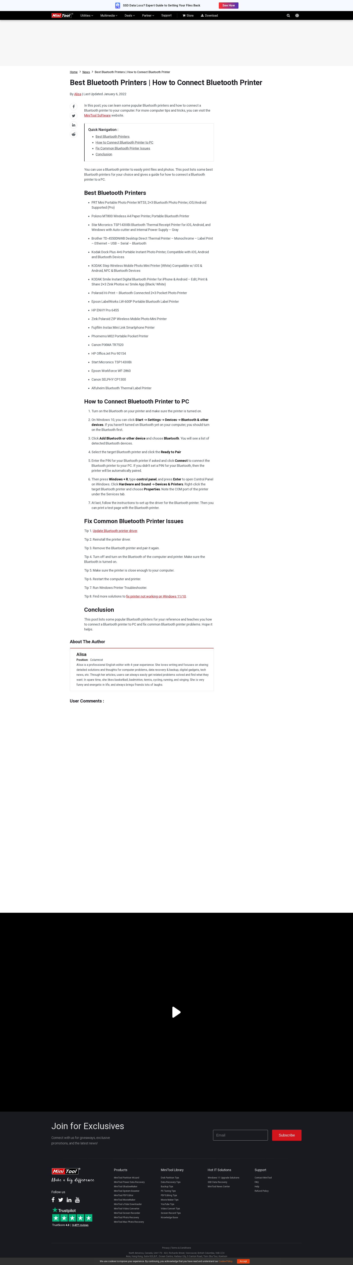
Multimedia (107, 15)
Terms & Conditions (181, 1248)
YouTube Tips (167, 1204)
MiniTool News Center (219, 1186)
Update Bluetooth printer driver (115, 531)
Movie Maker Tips (170, 1200)
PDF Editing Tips (169, 1195)
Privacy (166, 1248)
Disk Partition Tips (170, 1177)
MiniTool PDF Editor (123, 1195)
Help (257, 1186)
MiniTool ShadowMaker (125, 1186)
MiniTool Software (97, 115)
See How (228, 5)
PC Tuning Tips (168, 1191)
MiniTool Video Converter (126, 1208)
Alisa (77, 94)
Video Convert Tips (170, 1208)
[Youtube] (77, 1201)
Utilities (86, 15)
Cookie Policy (225, 1261)
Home (74, 72)
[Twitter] (60, 1201)
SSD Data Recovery (217, 1182)
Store (190, 15)
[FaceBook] (53, 1201)
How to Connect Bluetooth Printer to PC (124, 142)
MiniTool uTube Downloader (128, 1204)
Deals (129, 15)
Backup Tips (167, 1186)
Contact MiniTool (263, 1177)
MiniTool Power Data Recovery (129, 1182)
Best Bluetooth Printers (113, 136)
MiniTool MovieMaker (124, 1200)
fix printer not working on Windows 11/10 (156, 596)
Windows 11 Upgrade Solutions (223, 1177)
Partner (147, 15)
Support (166, 15)
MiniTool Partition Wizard (126, 1177)
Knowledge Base (169, 1217)
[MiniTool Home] (62, 15)
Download (211, 15)
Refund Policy (262, 1191)
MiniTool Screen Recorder (127, 1213)
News (86, 72)
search (288, 15)
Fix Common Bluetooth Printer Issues (123, 148)
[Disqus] (142, 750)
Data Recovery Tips (171, 1182)
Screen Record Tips (171, 1213)
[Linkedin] (69, 1201)
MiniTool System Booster (126, 1191)
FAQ (257, 1182)
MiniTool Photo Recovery (126, 1217)
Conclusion (104, 154)
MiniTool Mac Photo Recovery (129, 1222)
